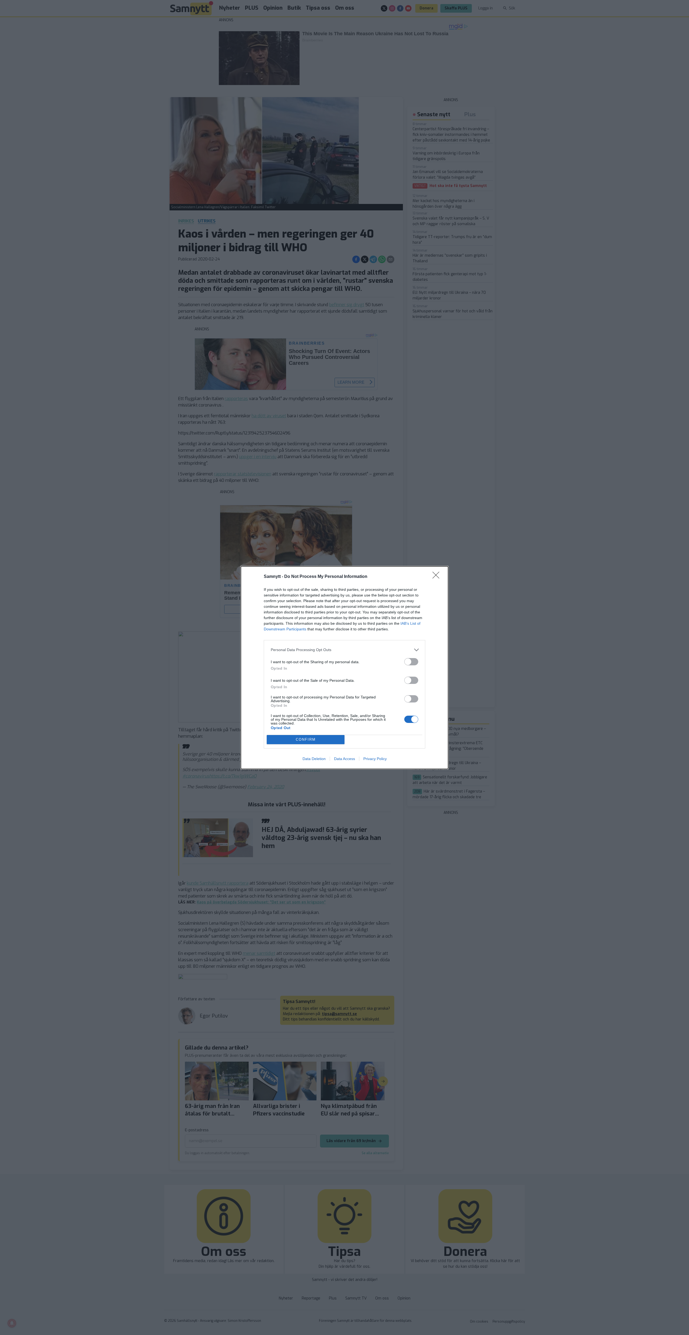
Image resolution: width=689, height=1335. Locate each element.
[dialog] (344, 667)
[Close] (438, 577)
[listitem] (344, 650)
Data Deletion (314, 759)
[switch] (411, 661)
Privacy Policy (375, 759)
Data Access (344, 759)
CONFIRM (306, 739)
